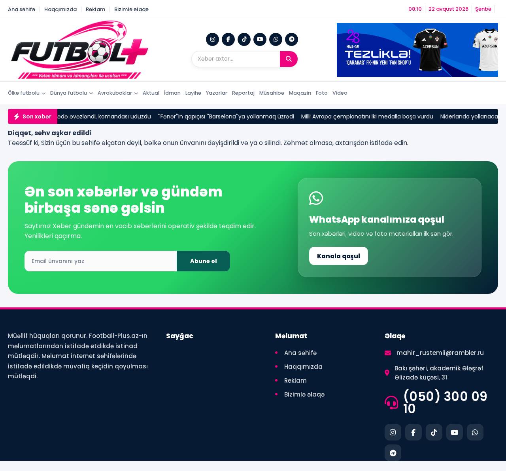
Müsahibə (271, 93)
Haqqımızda (60, 9)
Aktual (151, 93)
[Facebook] (228, 39)
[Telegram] (291, 39)
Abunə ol (203, 261)
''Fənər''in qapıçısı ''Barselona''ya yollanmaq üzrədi (217, 116)
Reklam (95, 9)
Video (339, 93)
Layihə (193, 93)
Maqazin (300, 93)
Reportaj (243, 93)
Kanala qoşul (338, 256)
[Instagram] (212, 39)
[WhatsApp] (275, 39)
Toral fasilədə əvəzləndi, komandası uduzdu (82, 116)
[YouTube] (259, 39)
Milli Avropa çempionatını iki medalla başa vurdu (359, 116)
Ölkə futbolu (24, 93)
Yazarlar (216, 93)
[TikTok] (244, 39)
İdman (172, 93)
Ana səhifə (21, 9)
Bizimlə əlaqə (131, 9)
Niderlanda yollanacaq (462, 116)
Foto (322, 93)
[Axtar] (289, 59)
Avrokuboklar (115, 93)
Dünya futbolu (68, 93)
